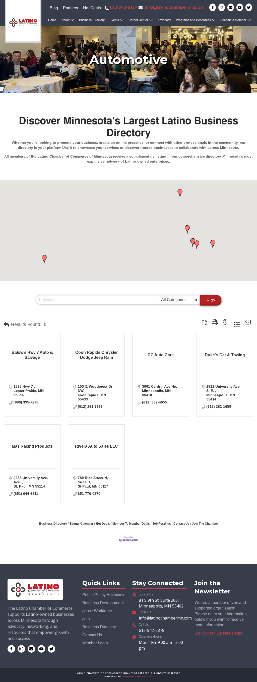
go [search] (213, 300)
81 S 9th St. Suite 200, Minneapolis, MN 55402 (161, 602)
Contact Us (181, 523)
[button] (44, 259)
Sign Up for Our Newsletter (218, 633)
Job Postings (161, 523)
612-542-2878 (151, 630)
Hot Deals (103, 523)
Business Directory (53, 523)
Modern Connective (137, 676)
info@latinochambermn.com (174, 7)
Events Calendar (81, 523)
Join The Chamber (205, 523)
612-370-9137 (123, 7)
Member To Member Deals (131, 523)
